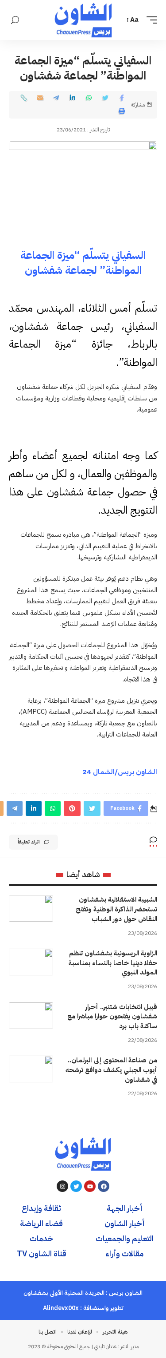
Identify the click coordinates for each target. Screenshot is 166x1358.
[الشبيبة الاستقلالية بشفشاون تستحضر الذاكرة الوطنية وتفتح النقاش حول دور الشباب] (31, 908)
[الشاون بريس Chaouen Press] (83, 20)
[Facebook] (103, 1186)
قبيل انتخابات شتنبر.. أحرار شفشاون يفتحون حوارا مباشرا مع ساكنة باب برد (112, 1016)
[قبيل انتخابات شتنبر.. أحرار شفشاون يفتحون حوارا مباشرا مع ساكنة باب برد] (31, 1015)
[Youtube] (90, 1186)
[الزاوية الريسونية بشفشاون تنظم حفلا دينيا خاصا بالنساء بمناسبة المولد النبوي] (31, 962)
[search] (15, 20)
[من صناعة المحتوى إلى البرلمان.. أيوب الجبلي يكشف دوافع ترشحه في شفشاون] (31, 1069)
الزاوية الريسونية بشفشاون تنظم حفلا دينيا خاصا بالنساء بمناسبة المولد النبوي (113, 963)
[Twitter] (76, 1186)
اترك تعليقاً (29, 842)
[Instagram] (62, 1186)
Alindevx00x (61, 1308)
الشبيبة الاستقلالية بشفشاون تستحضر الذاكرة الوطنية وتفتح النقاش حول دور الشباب (116, 909)
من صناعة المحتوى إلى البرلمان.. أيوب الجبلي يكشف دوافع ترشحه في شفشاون (111, 1070)
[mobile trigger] (149, 20)
